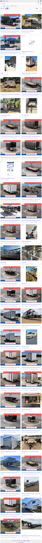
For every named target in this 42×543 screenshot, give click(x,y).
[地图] (9, 8)
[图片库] (7, 8)
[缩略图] (3, 8)
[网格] (5, 8)
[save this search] (41, 4)
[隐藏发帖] (19, 32)
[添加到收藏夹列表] (1, 32)
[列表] (1, 8)
